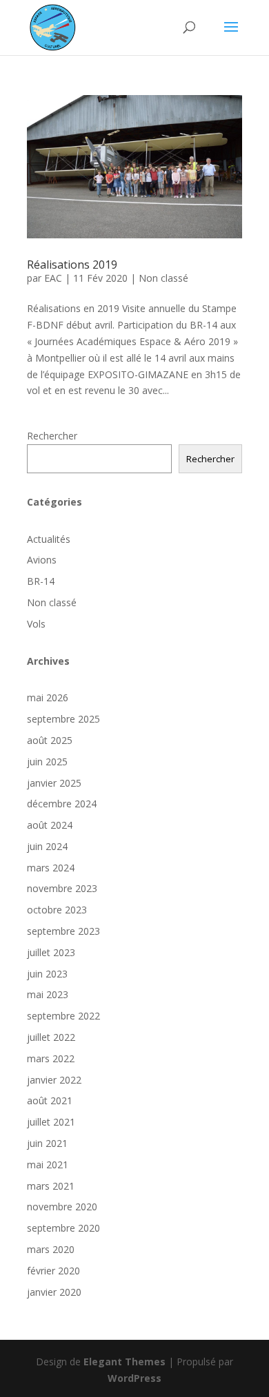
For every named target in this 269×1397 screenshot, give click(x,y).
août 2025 (49, 740)
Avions (42, 559)
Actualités (48, 539)
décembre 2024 (62, 803)
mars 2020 (50, 1249)
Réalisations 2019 (72, 264)
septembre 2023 (63, 931)
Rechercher (52, 435)
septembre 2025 (63, 718)
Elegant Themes (124, 1361)
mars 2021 (50, 1185)
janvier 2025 (54, 782)
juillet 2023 (51, 952)
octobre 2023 (57, 909)
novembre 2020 (62, 1206)
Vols (36, 623)
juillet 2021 (51, 1121)
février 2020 (53, 1270)
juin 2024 (47, 846)
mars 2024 (50, 867)
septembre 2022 (63, 1015)
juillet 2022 (51, 1037)
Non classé (163, 277)
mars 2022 (50, 1058)
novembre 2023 (62, 888)
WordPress (134, 1378)
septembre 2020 (63, 1227)
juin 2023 (47, 973)
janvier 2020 (54, 1291)
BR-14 (40, 581)
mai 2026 (47, 697)
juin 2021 (47, 1143)
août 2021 (49, 1100)
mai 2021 (47, 1164)
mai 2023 (47, 994)
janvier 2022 (54, 1079)
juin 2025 (47, 761)
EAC (53, 277)
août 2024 (49, 824)
